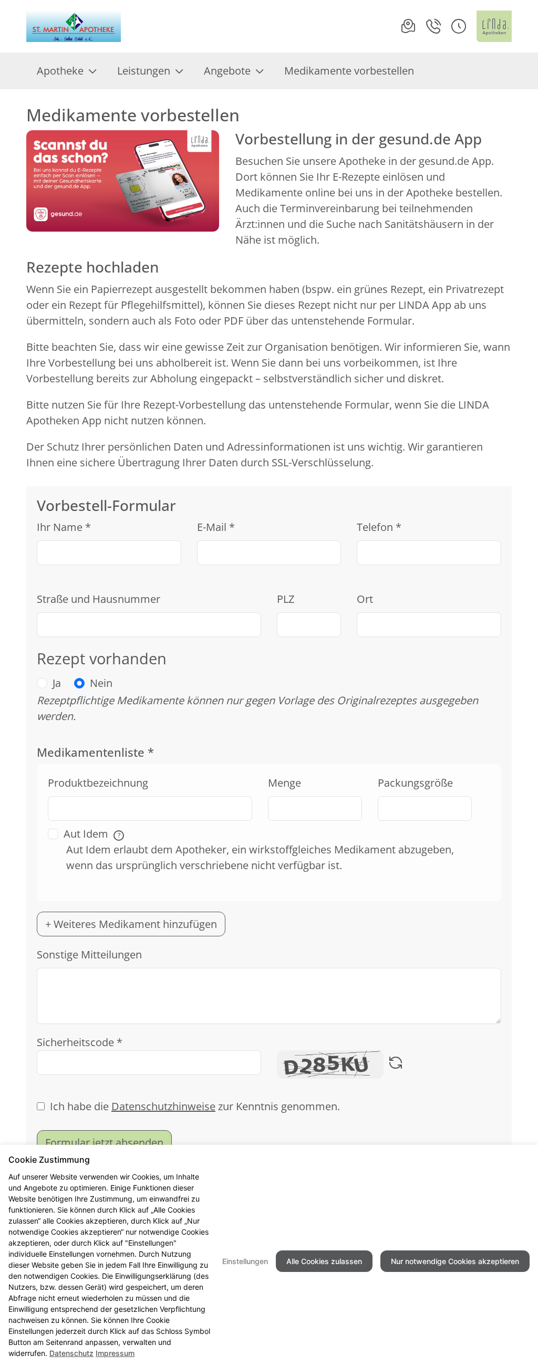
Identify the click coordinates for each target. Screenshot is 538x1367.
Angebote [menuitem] (227, 71)
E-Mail (216, 527)
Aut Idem (92, 834)
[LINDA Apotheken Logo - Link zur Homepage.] (494, 26)
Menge (284, 783)
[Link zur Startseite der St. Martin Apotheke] (74, 26)
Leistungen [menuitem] (143, 71)
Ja (57, 683)
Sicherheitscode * (79, 1042)
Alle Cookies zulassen (324, 1261)
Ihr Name (64, 527)
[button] (458, 26)
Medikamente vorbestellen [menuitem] (349, 71)
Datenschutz (71, 1353)
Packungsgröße (415, 783)
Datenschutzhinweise (163, 1106)
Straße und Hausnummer (98, 599)
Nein (101, 683)
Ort (365, 599)
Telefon (379, 527)
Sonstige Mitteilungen (89, 954)
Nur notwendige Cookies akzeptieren (455, 1261)
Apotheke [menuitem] (60, 71)
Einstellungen (245, 1261)
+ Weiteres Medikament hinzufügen (131, 924)
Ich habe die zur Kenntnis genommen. (195, 1106)
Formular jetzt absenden (104, 1142)
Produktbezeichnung (98, 783)
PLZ (285, 599)
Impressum (115, 1353)
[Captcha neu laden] (395, 1064)
